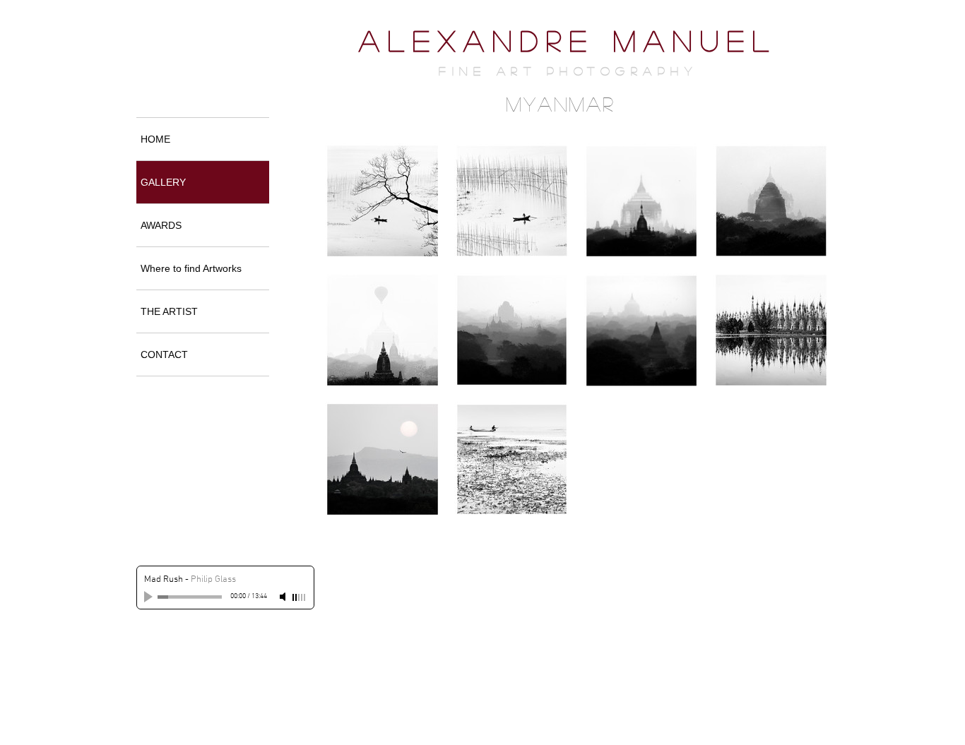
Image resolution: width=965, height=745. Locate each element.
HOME (155, 139)
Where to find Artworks (191, 268)
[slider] (299, 597)
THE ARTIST (169, 311)
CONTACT (164, 354)
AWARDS (161, 225)
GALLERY (163, 182)
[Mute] (284, 597)
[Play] (149, 596)
